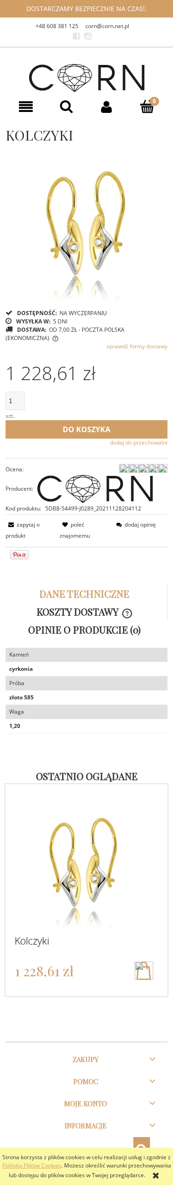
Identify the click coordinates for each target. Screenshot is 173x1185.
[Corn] (95, 489)
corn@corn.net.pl (107, 26)
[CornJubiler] (76, 36)
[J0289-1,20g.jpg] (86, 223)
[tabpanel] (86, 690)
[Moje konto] (107, 107)
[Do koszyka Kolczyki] (144, 971)
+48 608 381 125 (57, 26)
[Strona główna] (86, 78)
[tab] (86, 594)
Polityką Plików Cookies (31, 1165)
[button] (26, 107)
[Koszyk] (147, 106)
